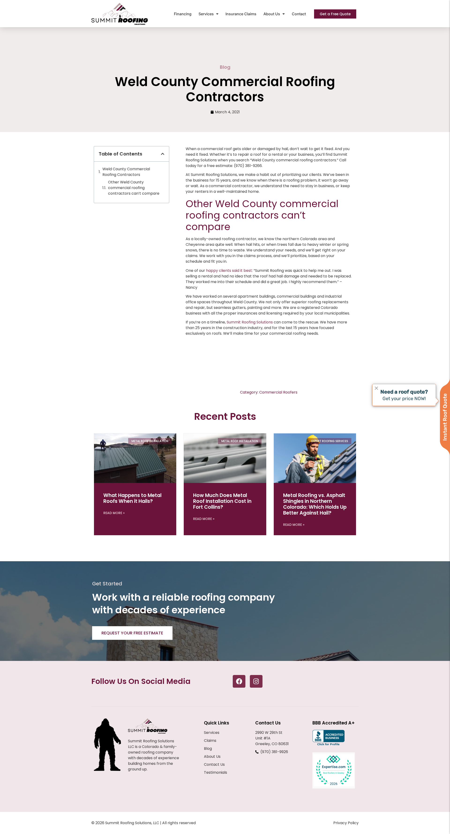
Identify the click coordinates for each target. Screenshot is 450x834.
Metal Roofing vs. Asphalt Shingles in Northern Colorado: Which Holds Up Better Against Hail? (315, 504)
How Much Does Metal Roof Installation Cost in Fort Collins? (222, 501)
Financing (182, 13)
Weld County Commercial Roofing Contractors (126, 171)
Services (206, 13)
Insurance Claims (240, 13)
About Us (271, 13)
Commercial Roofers (278, 392)
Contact (299, 13)
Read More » (114, 513)
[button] (162, 154)
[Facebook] (239, 681)
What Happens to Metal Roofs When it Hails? (132, 498)
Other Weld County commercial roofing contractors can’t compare (133, 187)
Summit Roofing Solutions (250, 322)
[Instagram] (256, 681)
